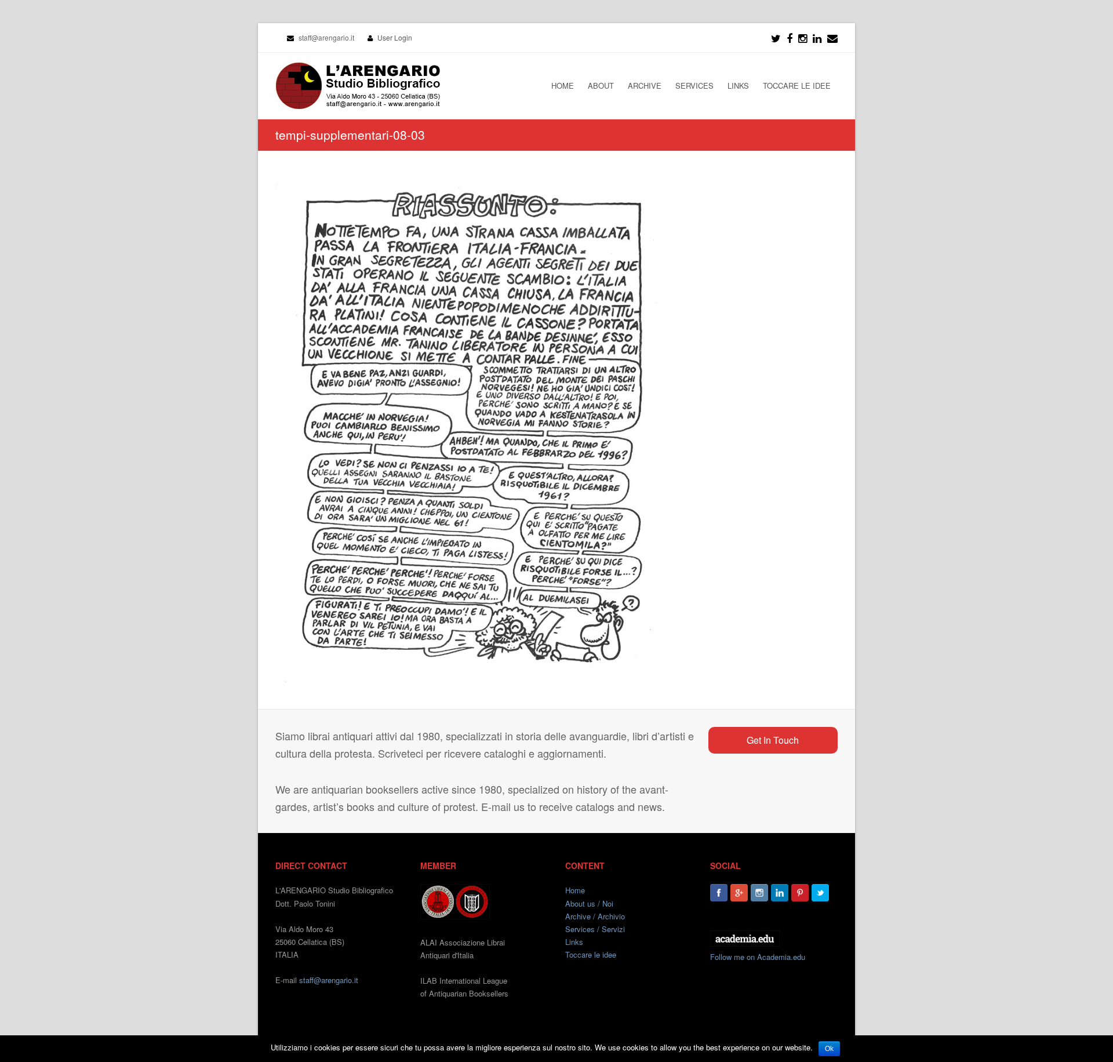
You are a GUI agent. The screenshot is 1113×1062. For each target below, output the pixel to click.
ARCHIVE (644, 85)
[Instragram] (802, 37)
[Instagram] (759, 892)
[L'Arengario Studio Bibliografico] (357, 86)
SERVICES (694, 85)
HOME (562, 85)
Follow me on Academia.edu (757, 956)
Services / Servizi (595, 928)
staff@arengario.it (328, 979)
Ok (829, 1049)
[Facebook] (789, 37)
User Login (394, 37)
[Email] (832, 37)
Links (574, 941)
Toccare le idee (590, 954)
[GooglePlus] (739, 892)
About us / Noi (589, 903)
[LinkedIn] (817, 37)
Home (575, 890)
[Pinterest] (800, 892)
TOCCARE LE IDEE (797, 85)
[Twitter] (776, 37)
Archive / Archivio (595, 916)
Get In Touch (773, 740)
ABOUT (601, 85)
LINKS (738, 85)
